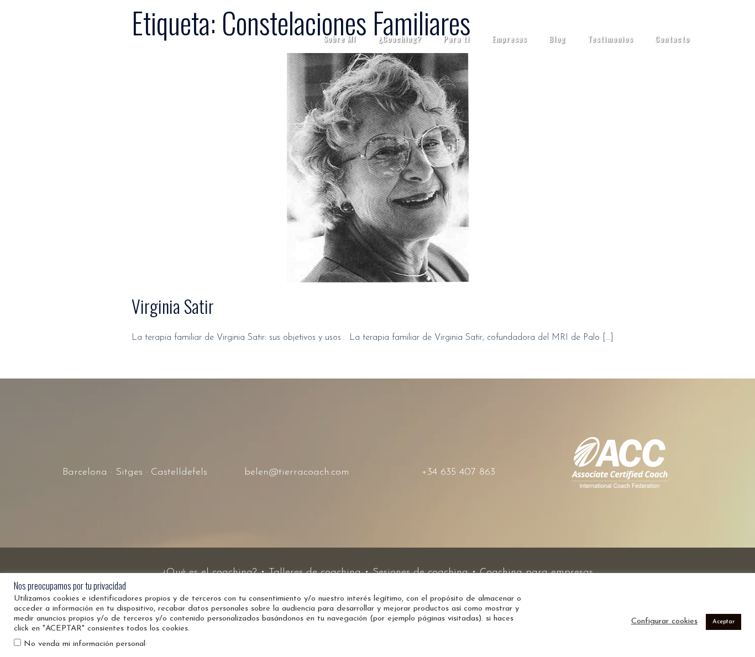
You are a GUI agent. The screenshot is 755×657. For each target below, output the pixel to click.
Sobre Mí (339, 38)
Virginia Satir (173, 306)
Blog (557, 38)
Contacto (672, 38)
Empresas (509, 38)
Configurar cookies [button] (664, 621)
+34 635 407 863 (458, 472)
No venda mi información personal (84, 644)
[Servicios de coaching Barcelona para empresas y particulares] (90, 38)
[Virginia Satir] (378, 167)
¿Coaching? (399, 38)
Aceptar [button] (723, 622)
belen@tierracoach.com (296, 472)
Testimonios (610, 38)
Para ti (456, 38)
